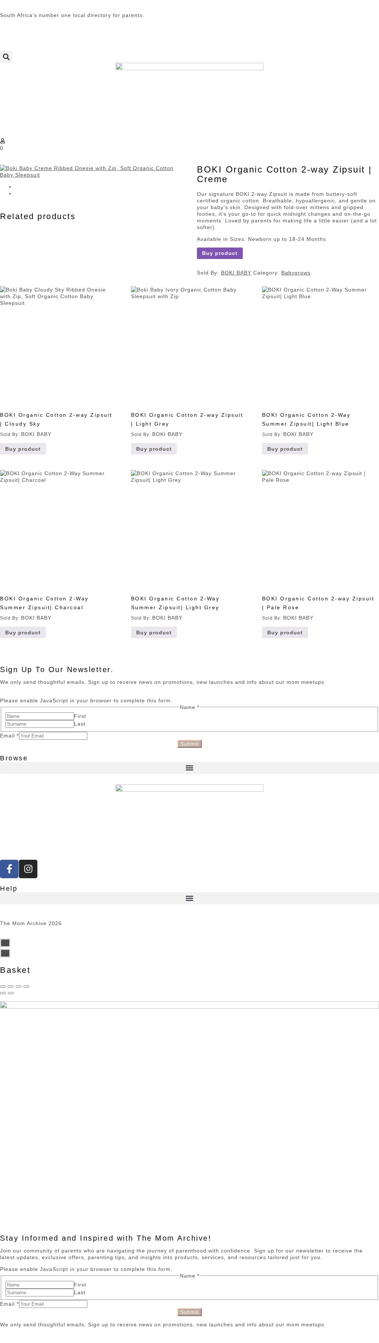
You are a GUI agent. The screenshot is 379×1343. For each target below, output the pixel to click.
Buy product (220, 253)
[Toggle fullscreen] (18, 986)
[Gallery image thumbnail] (91, 171)
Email (9, 736)
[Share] (11, 986)
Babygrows (296, 273)
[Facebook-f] (9, 869)
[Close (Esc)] (3, 986)
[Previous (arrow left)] (3, 993)
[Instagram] (28, 869)
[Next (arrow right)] (11, 993)
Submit (189, 744)
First (80, 716)
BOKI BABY (236, 273)
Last (79, 724)
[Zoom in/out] (26, 986)
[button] (6, 57)
